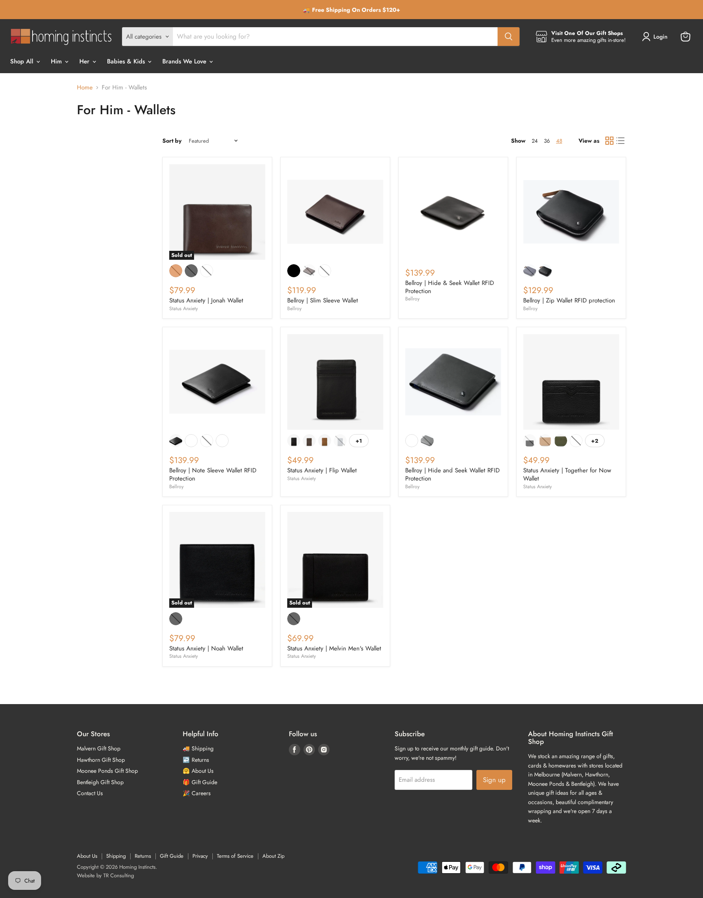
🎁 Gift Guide (200, 782)
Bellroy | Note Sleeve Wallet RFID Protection (212, 474)
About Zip (273, 856)
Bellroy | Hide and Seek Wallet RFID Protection (452, 474)
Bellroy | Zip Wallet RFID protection (569, 300)
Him (57, 61)
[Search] (509, 36)
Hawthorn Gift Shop (101, 760)
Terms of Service (235, 856)
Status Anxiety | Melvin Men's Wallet (334, 648)
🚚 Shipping (198, 748)
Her (85, 61)
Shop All (22, 61)
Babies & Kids (127, 61)
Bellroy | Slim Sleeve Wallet (322, 300)
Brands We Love (185, 61)
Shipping (116, 856)
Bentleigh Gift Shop (100, 782)
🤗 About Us (198, 771)
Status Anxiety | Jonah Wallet (206, 300)
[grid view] (609, 141)
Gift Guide (171, 856)
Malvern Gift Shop (98, 748)
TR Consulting (118, 875)
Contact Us (90, 793)
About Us (87, 856)
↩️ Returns (196, 760)
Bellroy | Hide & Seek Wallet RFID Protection (449, 287)
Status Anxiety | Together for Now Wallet (567, 474)
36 (547, 141)
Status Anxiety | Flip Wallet (322, 470)
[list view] (621, 141)
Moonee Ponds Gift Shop (107, 771)
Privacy (200, 856)
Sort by (171, 140)
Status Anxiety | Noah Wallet (206, 648)
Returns (143, 856)
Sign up (494, 780)
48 (559, 141)
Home (85, 87)
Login (660, 37)
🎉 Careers (197, 793)
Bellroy (294, 308)
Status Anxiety (183, 308)
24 (535, 141)
